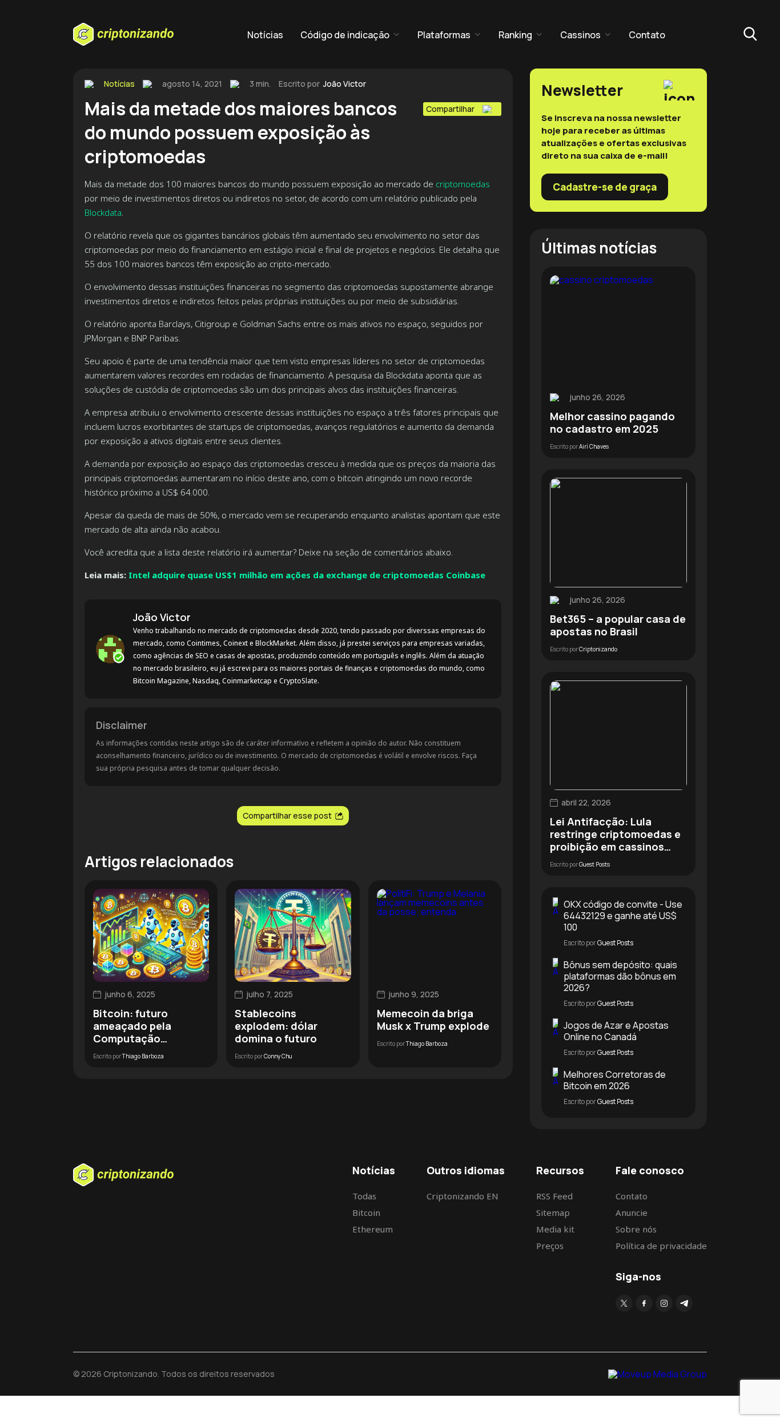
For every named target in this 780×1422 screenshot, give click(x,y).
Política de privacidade (661, 1245)
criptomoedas (463, 184)
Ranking (515, 35)
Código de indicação (344, 35)
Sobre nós (636, 1229)
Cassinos (580, 35)
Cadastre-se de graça (605, 187)
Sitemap (553, 1212)
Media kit (555, 1229)
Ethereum (372, 1229)
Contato (647, 35)
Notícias (265, 35)
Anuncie (632, 1212)
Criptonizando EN (462, 1196)
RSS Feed (554, 1196)
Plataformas (444, 35)
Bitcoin (366, 1212)
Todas (364, 1196)
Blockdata (103, 212)
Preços (550, 1245)
